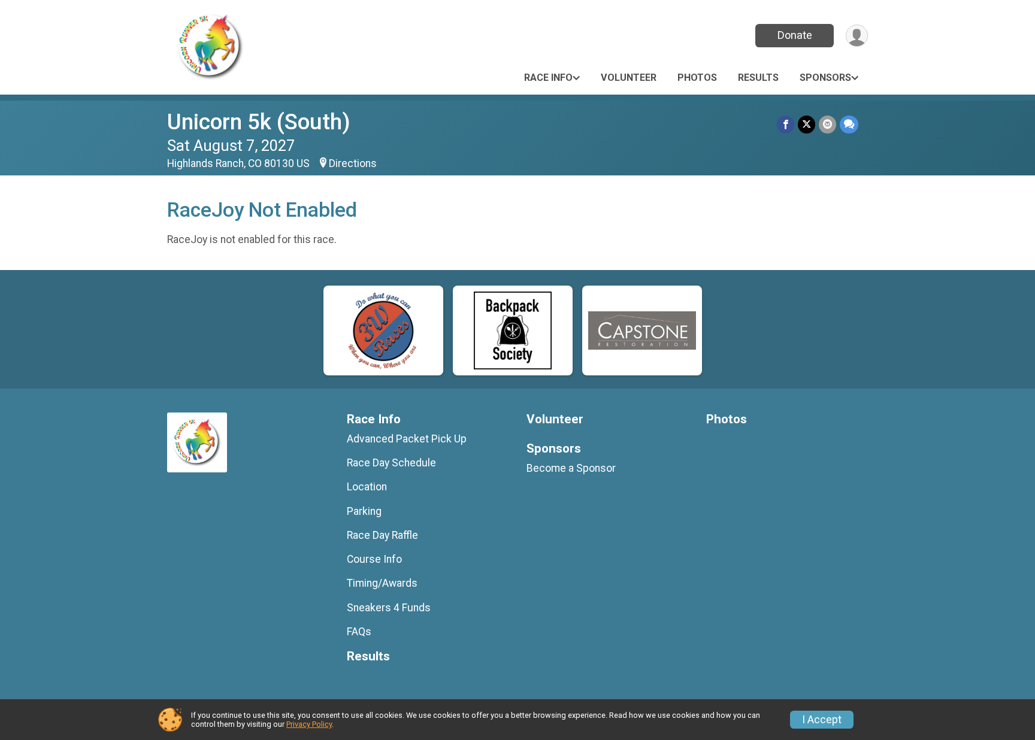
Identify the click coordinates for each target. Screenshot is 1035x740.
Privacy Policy (309, 724)
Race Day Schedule (391, 463)
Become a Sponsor (571, 468)
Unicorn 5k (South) (258, 122)
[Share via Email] (827, 124)
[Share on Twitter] (806, 124)
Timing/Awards (382, 583)
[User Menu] (857, 36)
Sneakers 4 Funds (389, 608)
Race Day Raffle (382, 535)
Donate (794, 35)
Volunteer (628, 77)
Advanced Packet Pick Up (407, 439)
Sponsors (825, 77)
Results (758, 77)
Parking (364, 511)
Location (367, 487)
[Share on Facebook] (785, 124)
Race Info (548, 77)
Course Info (374, 559)
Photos (697, 77)
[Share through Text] (849, 124)
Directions (353, 163)
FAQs (359, 632)
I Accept (822, 720)
